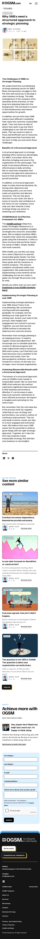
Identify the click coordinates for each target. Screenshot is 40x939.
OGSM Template (8, 891)
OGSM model (7, 887)
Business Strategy (9, 912)
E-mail (7, 773)
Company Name (11, 781)
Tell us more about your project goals (20, 790)
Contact (5, 916)
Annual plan (33, 887)
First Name (9, 756)
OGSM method (13, 223)
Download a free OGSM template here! (18, 288)
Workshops (6, 903)
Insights (5, 907)
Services (5, 899)
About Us (5, 895)
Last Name (9, 764)
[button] (30, 3)
